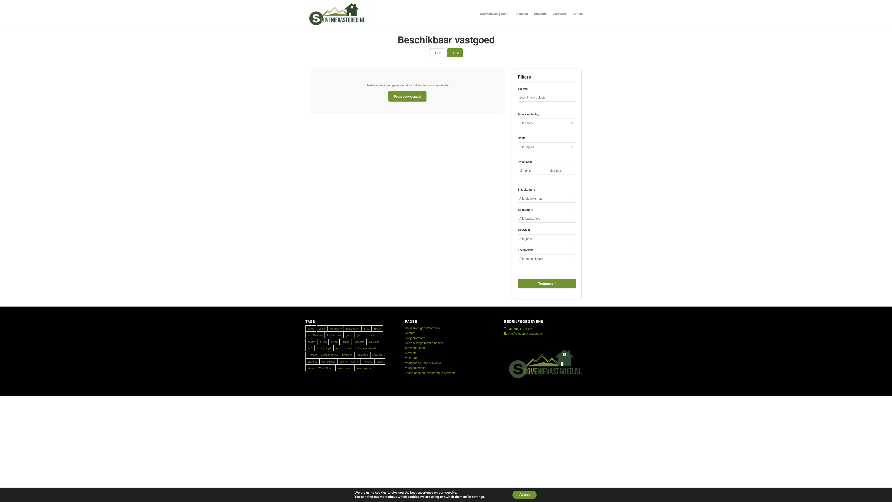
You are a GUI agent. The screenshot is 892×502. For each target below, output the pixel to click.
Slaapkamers (526, 190)
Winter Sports (326, 368)
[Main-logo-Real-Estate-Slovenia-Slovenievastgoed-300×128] (337, 13)
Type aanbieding (528, 114)
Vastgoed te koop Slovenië (423, 362)
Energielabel (526, 250)
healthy (372, 335)
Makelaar (373, 341)
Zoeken (523, 89)
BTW (366, 328)
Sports (343, 361)
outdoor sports (329, 355)
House (345, 341)
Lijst (456, 52)
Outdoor (312, 355)
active (311, 328)
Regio (521, 138)
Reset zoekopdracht (407, 96)
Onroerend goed (366, 348)
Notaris (349, 348)
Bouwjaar (524, 230)
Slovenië (312, 361)
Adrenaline (336, 328)
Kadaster (359, 341)
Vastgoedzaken (415, 367)
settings (478, 497)
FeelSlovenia (334, 335)
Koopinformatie (415, 338)
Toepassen (547, 283)
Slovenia (377, 355)
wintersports (364, 368)
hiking (323, 341)
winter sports (345, 368)
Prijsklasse (525, 162)
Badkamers (525, 210)
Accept (524, 494)
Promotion (362, 355)
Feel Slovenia (315, 335)
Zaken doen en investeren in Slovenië (430, 372)
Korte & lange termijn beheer (424, 342)
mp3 (310, 348)
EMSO (377, 328)
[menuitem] (494, 13)
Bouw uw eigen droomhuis (422, 328)
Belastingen (352, 328)
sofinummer (328, 361)
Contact (410, 332)
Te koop (367, 361)
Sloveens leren (415, 347)
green (349, 335)
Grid (438, 52)
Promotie (347, 355)
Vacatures (411, 357)
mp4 (328, 348)
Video (380, 361)
